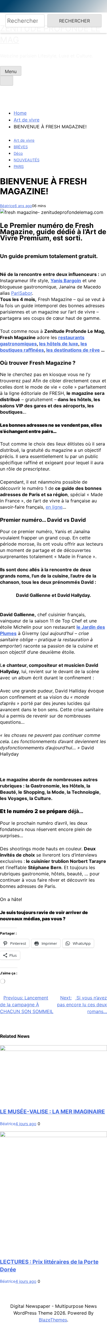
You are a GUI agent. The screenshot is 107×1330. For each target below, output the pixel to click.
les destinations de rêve (73, 350)
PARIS (19, 166)
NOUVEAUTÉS (26, 160)
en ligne (54, 507)
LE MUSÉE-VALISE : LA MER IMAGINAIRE (52, 1111)
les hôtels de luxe (58, 344)
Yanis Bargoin (66, 280)
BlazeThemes (53, 1320)
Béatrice (7, 205)
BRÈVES (21, 147)
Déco (18, 153)
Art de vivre (24, 140)
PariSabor (21, 293)
